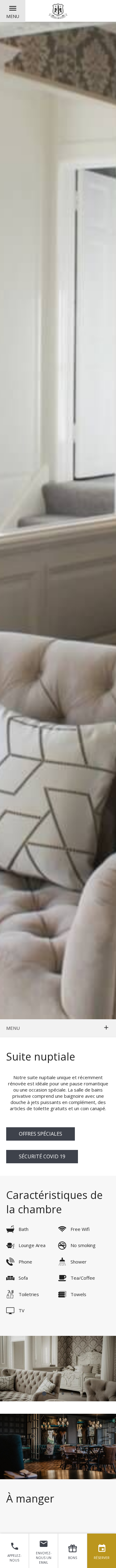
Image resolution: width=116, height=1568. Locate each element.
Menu (12, 16)
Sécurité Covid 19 (42, 1156)
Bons (72, 1558)
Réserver (102, 1558)
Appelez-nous (14, 1557)
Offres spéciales (40, 1133)
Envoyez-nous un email (43, 1558)
